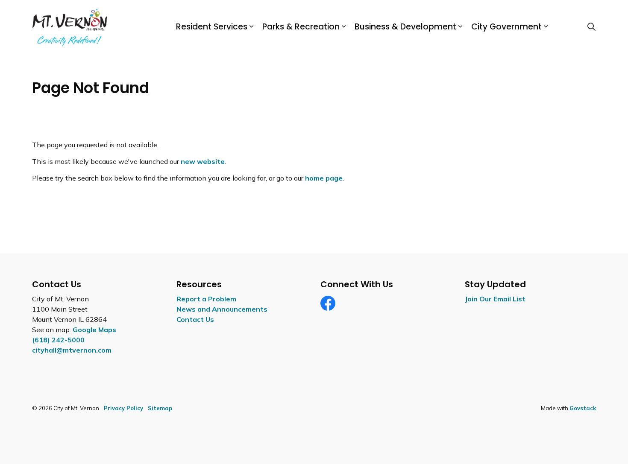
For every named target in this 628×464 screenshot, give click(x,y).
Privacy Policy (123, 408)
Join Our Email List (495, 299)
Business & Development (405, 26)
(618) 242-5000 (58, 340)
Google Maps (94, 329)
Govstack (582, 408)
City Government (506, 26)
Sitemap (160, 408)
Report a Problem (206, 299)
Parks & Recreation (301, 26)
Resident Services (211, 26)
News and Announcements (221, 309)
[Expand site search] (591, 27)
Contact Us (195, 319)
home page (324, 178)
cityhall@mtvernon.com (72, 350)
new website (203, 161)
